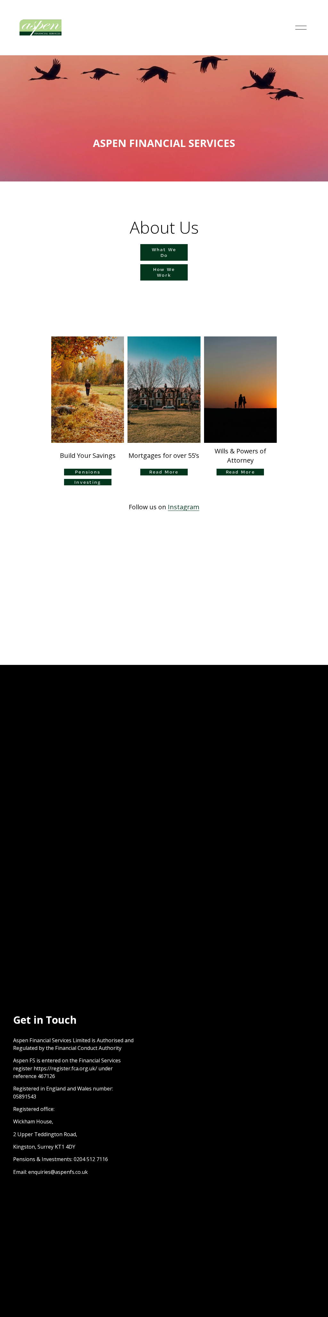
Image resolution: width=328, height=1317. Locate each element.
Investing (87, 482)
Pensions (87, 472)
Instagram (183, 507)
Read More (163, 472)
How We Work (164, 272)
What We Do (164, 252)
